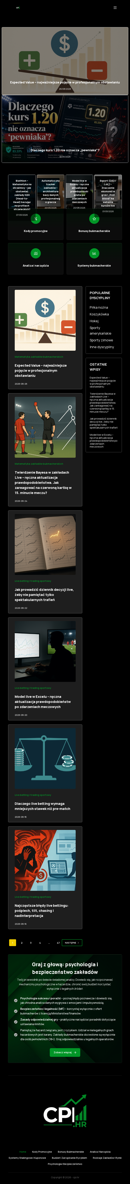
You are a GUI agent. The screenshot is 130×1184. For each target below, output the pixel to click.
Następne (70, 942)
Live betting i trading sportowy (33, 581)
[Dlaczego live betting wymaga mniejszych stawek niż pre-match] (45, 758)
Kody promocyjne (42, 1151)
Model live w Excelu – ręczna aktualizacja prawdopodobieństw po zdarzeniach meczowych (79, 191)
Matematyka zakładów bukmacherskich (39, 356)
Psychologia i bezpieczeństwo (65, 1164)
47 (58, 942)
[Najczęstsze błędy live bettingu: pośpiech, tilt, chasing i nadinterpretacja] (45, 860)
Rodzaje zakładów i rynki (107, 1157)
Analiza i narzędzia (100, 1151)
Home (22, 1151)
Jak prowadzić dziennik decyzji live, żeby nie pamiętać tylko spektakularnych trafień (44, 594)
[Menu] (115, 7)
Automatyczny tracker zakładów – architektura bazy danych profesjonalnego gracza (50, 191)
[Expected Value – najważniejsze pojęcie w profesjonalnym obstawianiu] (45, 320)
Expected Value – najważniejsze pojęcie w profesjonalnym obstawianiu (65, 82)
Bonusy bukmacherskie (71, 1151)
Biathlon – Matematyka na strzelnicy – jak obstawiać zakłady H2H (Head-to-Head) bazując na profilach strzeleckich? (22, 195)
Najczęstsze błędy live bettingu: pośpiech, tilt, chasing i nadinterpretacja (41, 910)
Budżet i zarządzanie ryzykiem (69, 1157)
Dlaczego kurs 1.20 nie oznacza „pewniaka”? (65, 150)
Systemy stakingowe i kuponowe (27, 1157)
